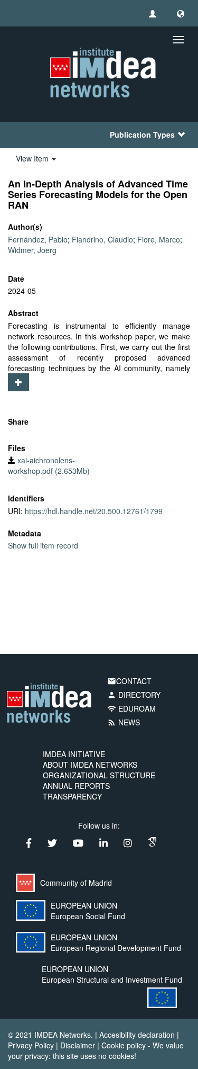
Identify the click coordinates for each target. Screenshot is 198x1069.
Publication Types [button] (142, 134)
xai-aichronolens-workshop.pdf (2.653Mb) (49, 465)
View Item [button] (33, 158)
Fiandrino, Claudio (102, 239)
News (123, 722)
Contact (129, 681)
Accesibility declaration (137, 1034)
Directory (134, 694)
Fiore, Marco (158, 239)
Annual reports (76, 785)
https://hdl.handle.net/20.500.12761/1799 (94, 511)
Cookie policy (123, 1045)
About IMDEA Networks (90, 764)
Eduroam (131, 708)
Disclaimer (77, 1045)
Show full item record (43, 545)
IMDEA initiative (74, 754)
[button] (180, 13)
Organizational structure (99, 775)
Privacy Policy (31, 1045)
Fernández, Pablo (38, 239)
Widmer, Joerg (32, 250)
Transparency (72, 796)
